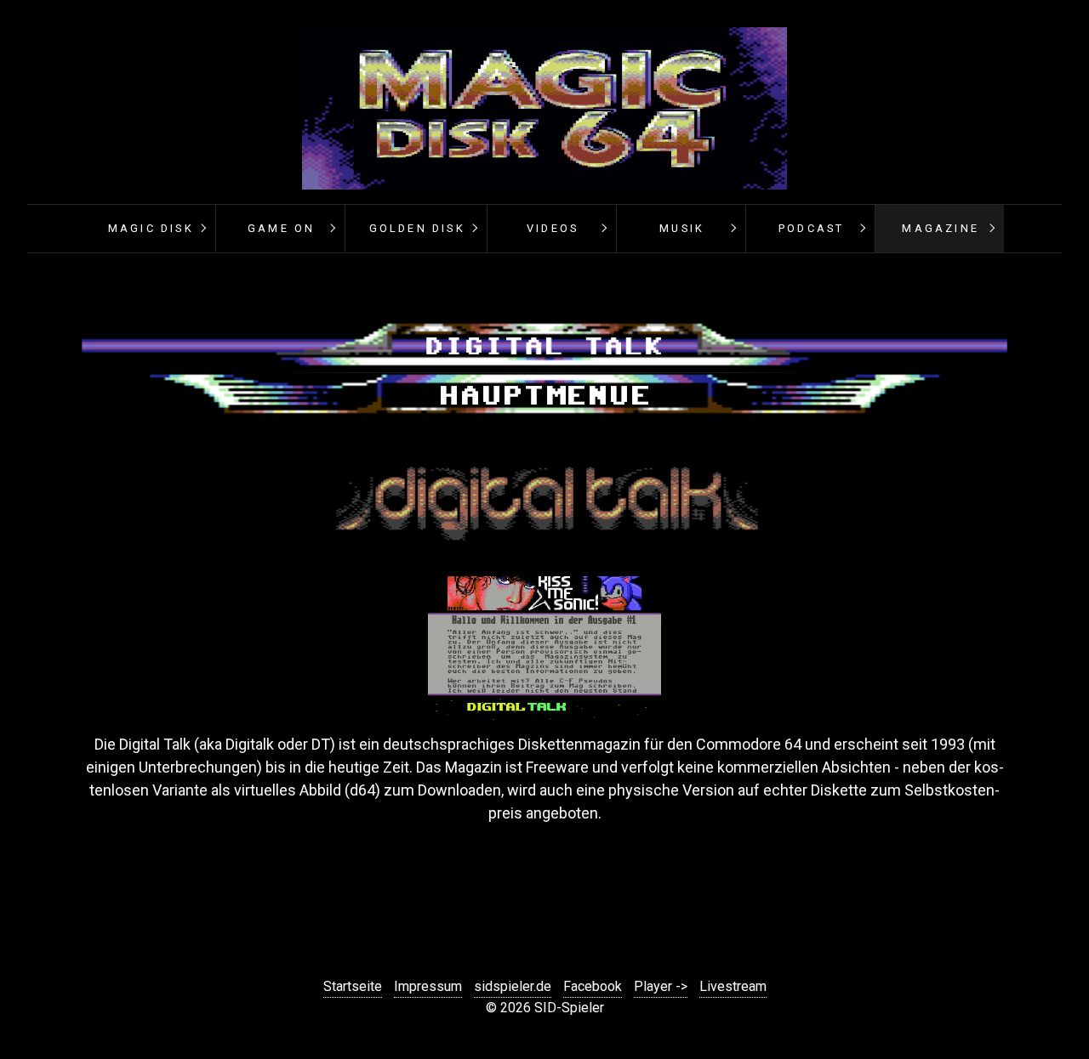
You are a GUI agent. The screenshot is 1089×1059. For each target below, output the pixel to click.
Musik (681, 228)
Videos (553, 228)
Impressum (428, 986)
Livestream (733, 986)
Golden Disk (417, 228)
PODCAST (811, 228)
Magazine (940, 228)
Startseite (352, 986)
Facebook (592, 986)
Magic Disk (151, 228)
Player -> (660, 986)
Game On (281, 228)
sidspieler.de (512, 986)
